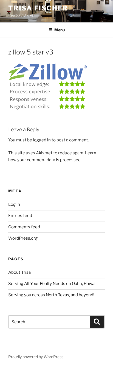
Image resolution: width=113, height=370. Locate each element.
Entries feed (20, 215)
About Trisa (19, 272)
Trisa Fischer (38, 8)
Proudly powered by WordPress (35, 356)
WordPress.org (23, 238)
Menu (59, 30)
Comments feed (24, 226)
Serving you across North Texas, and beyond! (51, 294)
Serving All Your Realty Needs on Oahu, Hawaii (52, 283)
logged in (42, 140)
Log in (14, 204)
